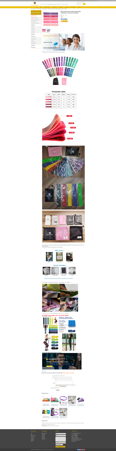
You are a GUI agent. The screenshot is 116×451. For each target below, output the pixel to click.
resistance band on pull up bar (51, 424)
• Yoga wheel (33, 28)
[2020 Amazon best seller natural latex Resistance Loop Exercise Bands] (44, 32)
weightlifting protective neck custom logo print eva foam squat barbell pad (72, 405)
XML (53, 449)
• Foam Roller (33, 32)
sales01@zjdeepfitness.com (103, 0)
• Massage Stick (33, 39)
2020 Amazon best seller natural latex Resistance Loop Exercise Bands (57, 8)
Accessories (67, 7)
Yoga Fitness (54, 7)
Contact (79, 7)
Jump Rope (66, 4)
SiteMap (51, 449)
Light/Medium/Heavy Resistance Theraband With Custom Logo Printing (46, 405)
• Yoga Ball (32, 29)
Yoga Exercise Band (44, 8)
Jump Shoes (43, 437)
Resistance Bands (49, 4)
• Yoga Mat (32, 26)
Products (35, 8)
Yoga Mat (59, 4)
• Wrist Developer (33, 43)
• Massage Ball (33, 42)
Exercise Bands (55, 4)
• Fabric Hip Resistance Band (35, 23)
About (41, 7)
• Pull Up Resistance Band (34, 20)
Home (37, 7)
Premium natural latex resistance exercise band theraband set (46, 417)
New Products (73, 7)
